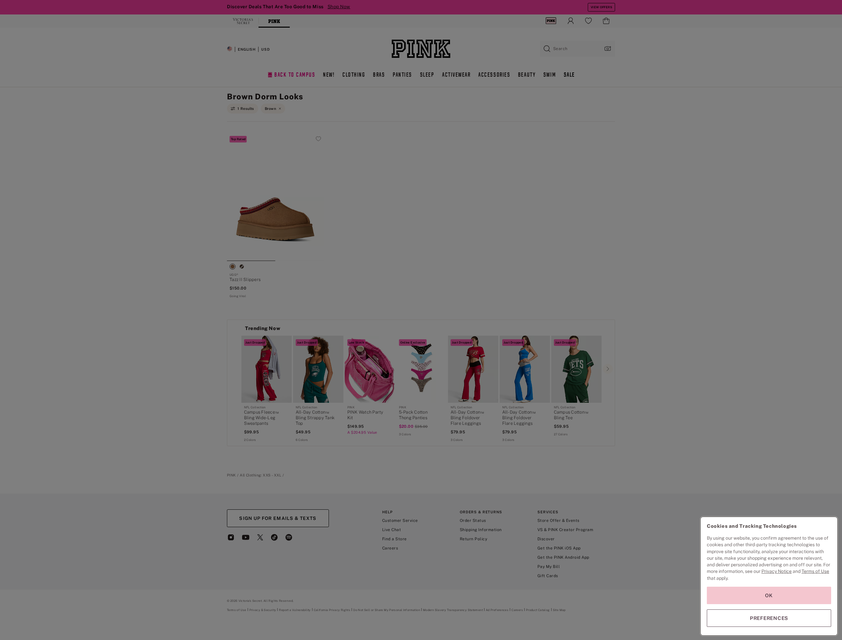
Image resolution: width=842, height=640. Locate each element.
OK (769, 595)
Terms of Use (815, 571)
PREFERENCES (769, 618)
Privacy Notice (776, 571)
